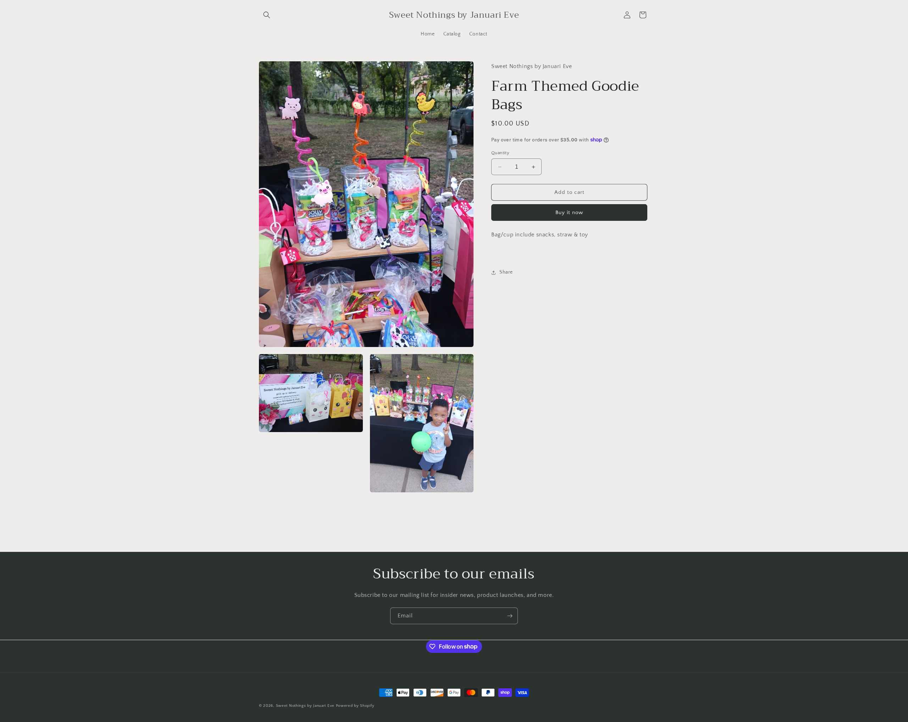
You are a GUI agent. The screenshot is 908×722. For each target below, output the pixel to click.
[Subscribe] (509, 616)
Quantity (500, 152)
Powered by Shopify (355, 706)
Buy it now (569, 212)
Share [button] (506, 272)
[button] (267, 15)
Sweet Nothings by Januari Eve (305, 706)
